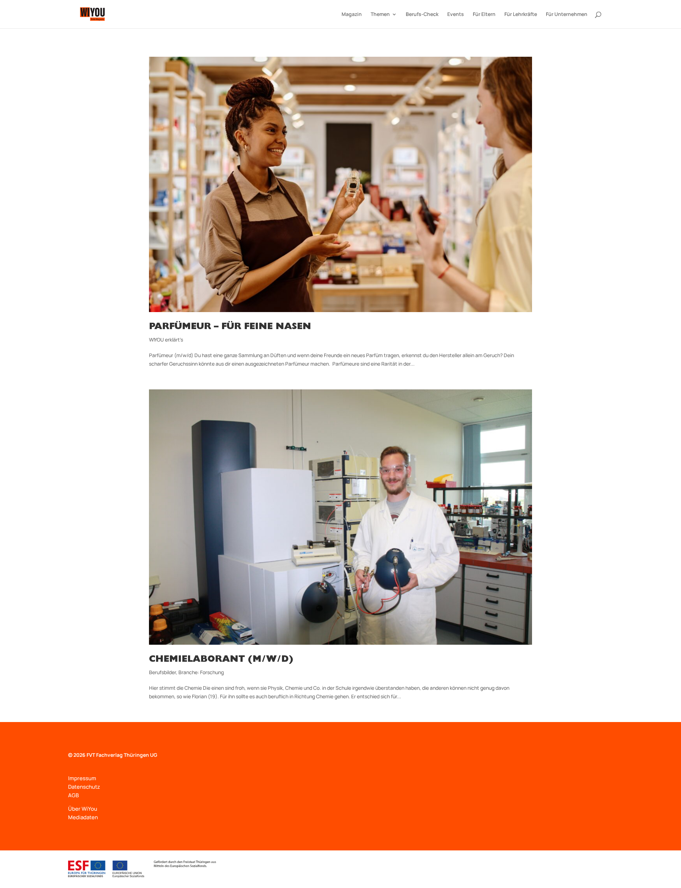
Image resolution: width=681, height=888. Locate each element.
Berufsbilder (162, 672)
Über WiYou (82, 808)
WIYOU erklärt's (166, 339)
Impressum (82, 778)
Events (455, 14)
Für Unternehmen (566, 14)
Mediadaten (83, 817)
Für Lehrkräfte (520, 14)
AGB (73, 795)
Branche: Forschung (201, 672)
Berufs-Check (422, 14)
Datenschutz (84, 786)
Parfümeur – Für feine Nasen (230, 327)
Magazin (352, 14)
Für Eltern (484, 14)
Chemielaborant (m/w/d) (221, 660)
